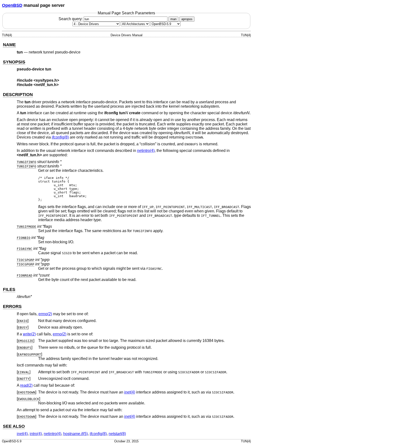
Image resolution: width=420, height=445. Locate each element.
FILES (9, 289)
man (173, 19)
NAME (9, 44)
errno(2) (45, 314)
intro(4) (36, 434)
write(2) (29, 334)
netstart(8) (117, 434)
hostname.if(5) (75, 434)
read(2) (26, 385)
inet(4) (129, 392)
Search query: (71, 19)
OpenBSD (12, 5)
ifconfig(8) (60, 137)
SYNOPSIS (14, 62)
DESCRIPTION (18, 94)
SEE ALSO (14, 426)
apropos (186, 19)
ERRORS (12, 306)
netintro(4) (146, 150)
